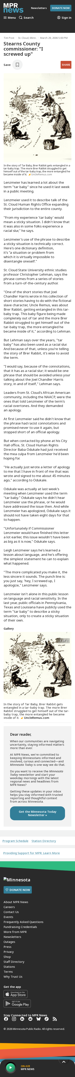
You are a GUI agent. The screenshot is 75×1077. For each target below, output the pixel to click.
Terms (8, 972)
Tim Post (9, 38)
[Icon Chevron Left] (8, 667)
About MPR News (16, 902)
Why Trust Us (13, 976)
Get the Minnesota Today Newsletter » (37, 813)
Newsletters (12, 937)
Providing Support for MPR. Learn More (31, 853)
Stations (9, 967)
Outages (9, 942)
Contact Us (11, 912)
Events (8, 917)
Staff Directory (14, 962)
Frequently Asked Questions (23, 922)
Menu (12, 17)
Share (66, 64)
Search (29, 17)
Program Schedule (15, 841)
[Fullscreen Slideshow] (7, 640)
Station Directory (44, 841)
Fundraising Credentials (20, 927)
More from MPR (15, 932)
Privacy (9, 952)
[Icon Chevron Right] (67, 667)
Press (7, 947)
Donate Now (61, 8)
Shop (7, 957)
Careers (9, 907)
